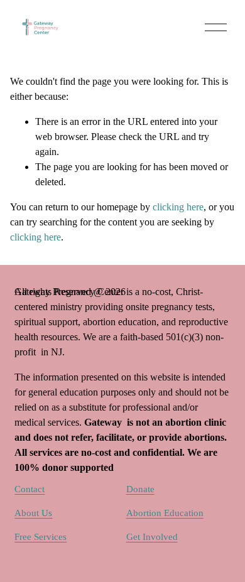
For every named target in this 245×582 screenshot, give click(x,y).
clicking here (178, 207)
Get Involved (152, 537)
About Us (33, 513)
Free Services (40, 537)
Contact (29, 489)
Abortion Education (165, 513)
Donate (140, 489)
